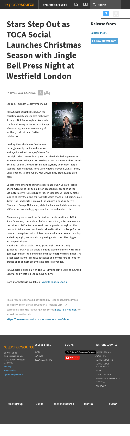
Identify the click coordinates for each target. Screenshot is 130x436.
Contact (100, 386)
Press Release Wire (55, 4)
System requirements (107, 378)
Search (39, 355)
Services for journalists (102, 365)
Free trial (100, 382)
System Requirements (14, 374)
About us (100, 355)
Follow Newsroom (104, 41)
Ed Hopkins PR (99, 33)
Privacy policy (10, 370)
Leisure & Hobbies (65, 310)
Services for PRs (104, 359)
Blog (98, 370)
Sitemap (8, 366)
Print (47, 92)
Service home (103, 351)
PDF (40, 92)
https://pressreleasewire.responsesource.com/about (38, 319)
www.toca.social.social (55, 282)
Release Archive (43, 359)
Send (37, 351)
